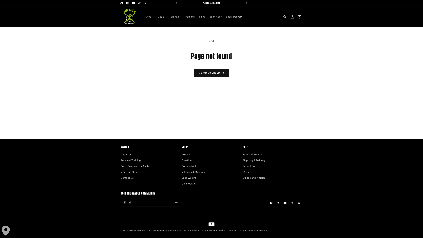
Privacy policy (199, 230)
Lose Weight (189, 177)
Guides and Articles (254, 177)
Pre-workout (189, 166)
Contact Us (127, 177)
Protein (186, 154)
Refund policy (182, 230)
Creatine (187, 160)
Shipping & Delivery (254, 160)
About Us (126, 154)
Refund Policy (251, 166)
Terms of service (217, 230)
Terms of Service (253, 154)
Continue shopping (211, 72)
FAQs (246, 172)
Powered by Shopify (162, 230)
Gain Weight (189, 183)
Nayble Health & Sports (140, 230)
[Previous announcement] (176, 3)
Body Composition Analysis (136, 166)
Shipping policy (236, 230)
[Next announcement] (246, 3)
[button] (149, 16)
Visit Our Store (129, 172)
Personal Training (131, 160)
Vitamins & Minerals (193, 172)
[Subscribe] (176, 202)
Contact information (257, 230)
